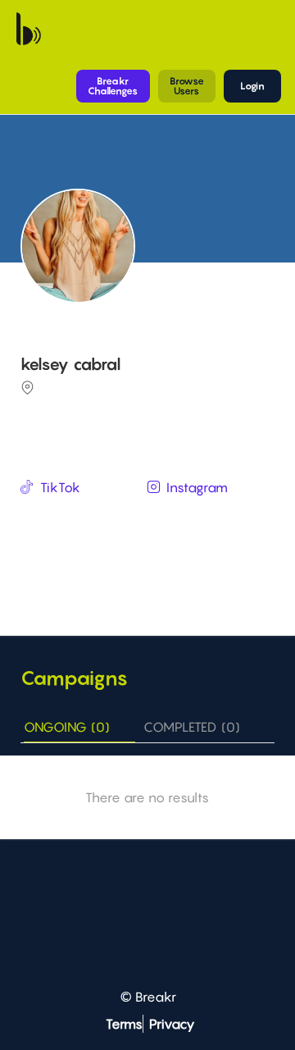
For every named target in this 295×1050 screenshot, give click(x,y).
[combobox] (149, 519)
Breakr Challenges (113, 86)
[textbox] (150, 518)
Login (252, 86)
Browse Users (187, 86)
